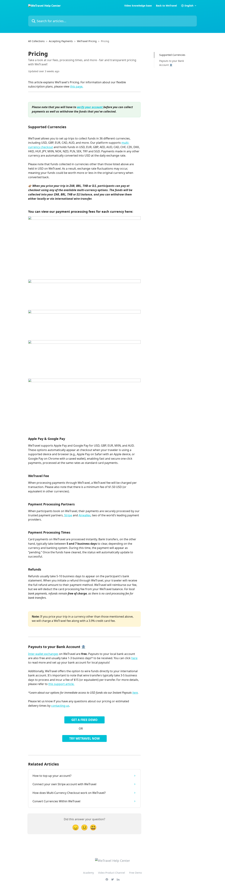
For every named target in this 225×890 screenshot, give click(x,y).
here (134, 658)
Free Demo (135, 872)
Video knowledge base (138, 5)
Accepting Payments (61, 41)
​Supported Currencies (172, 55)
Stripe (68, 515)
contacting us (60, 706)
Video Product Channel (111, 872)
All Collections (36, 41)
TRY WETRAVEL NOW (84, 738)
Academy (88, 872)
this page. (76, 86)
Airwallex (85, 515)
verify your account (90, 107)
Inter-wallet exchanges (43, 654)
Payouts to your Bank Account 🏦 (171, 62)
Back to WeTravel (166, 5)
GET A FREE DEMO (84, 720)
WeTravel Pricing (87, 41)
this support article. (61, 684)
